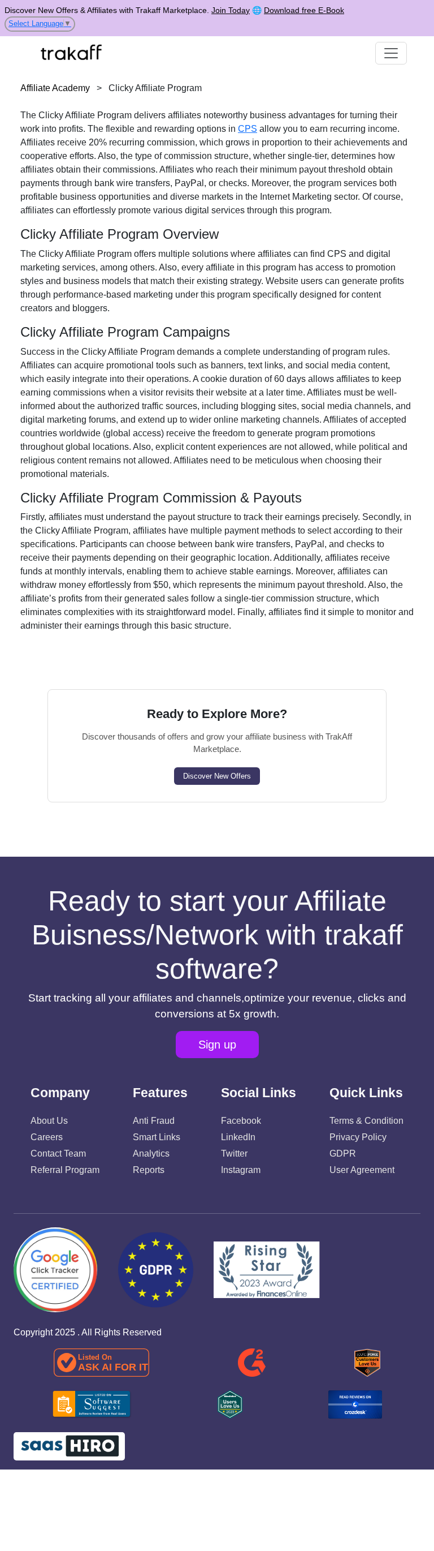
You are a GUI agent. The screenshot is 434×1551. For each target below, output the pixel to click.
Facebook (241, 1120)
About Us (49, 1120)
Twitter (234, 1153)
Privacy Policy (358, 1137)
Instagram (241, 1170)
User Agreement (361, 1170)
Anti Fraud (154, 1120)
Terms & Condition (366, 1120)
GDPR (342, 1153)
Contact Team (58, 1153)
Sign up (217, 1044)
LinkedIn (238, 1137)
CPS (247, 129)
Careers (47, 1137)
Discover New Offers (217, 776)
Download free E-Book (304, 10)
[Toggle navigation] (391, 53)
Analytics (151, 1153)
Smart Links (156, 1137)
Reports (148, 1170)
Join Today (230, 10)
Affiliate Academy (55, 88)
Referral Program (65, 1170)
